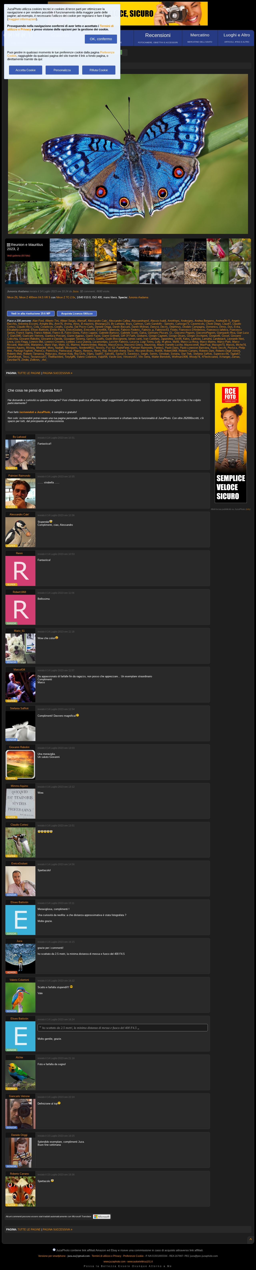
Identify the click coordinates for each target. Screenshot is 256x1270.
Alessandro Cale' (97, 320)
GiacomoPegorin (205, 332)
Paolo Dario (171, 347)
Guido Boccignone (116, 338)
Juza (75, 291)
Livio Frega (21, 341)
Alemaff (81, 320)
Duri (230, 326)
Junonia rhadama (138, 297)
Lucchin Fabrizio (118, 341)
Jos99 (177, 338)
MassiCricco (115, 344)
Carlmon (138, 323)
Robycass (51, 353)
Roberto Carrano (188, 350)
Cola (36, 326)
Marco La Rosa (189, 341)
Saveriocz (133, 353)
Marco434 (23, 344)
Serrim (153, 353)
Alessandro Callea (119, 320)
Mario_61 (64, 344)
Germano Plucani (158, 332)
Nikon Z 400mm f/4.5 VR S (34, 297)
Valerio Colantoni (86, 356)
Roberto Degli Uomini (228, 350)
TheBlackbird (55, 356)
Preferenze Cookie (133, 1256)
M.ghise (166, 341)
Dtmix (222, 326)
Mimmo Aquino (15, 347)
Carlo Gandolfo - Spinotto (159, 323)
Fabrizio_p (148, 329)
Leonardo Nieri (235, 338)
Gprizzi (90, 338)
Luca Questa (83, 341)
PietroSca (51, 350)
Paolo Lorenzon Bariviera (194, 347)
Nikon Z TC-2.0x (65, 297)
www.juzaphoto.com (114, 1261)
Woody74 (194, 356)
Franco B (57, 332)
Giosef (225, 335)
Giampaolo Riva (226, 332)
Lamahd (206, 338)
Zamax (236, 356)
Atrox (76, 323)
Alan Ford (38, 320)
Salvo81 (109, 353)
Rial (104, 350)
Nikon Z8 (12, 297)
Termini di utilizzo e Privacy (106, 1256)
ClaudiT (226, 323)
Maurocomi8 (191, 344)
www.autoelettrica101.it (140, 1261)
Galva (142, 332)
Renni (97, 350)
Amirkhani (173, 320)
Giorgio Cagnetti (158, 335)
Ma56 (176, 341)
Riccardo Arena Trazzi (121, 350)
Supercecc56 (221, 353)
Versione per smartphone (52, 1256)
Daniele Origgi (103, 326)
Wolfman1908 (180, 356)
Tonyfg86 (70, 356)
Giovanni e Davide (51, 338)
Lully (157, 341)
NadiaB (59, 347)
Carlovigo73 (182, 323)
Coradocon (46, 326)
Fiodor (173, 329)
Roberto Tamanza (33, 353)
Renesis (87, 350)
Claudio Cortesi (19, 824)
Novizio (100, 347)
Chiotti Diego (213, 323)
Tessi (26, 356)
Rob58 (158, 350)
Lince (10, 341)
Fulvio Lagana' (89, 332)
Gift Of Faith (128, 335)
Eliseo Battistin (39, 329)
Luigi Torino (146, 341)
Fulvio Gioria (72, 332)
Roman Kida (65, 353)
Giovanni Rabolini (29, 338)
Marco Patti (224, 341)
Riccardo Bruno (144, 350)
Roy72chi (79, 353)
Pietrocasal (65, 350)
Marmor (75, 344)
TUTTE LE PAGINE (29, 373)
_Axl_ (44, 359)
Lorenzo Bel (36, 341)
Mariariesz (37, 344)
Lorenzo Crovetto (54, 341)
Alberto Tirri (52, 320)
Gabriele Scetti (129, 332)
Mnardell (41, 347)
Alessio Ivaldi (158, 320)
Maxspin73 (218, 344)
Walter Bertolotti (161, 356)
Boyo (129, 323)
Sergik (144, 353)
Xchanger (224, 356)
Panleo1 (158, 347)
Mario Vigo (51, 344)
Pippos (77, 350)
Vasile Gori (115, 356)
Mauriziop (149, 344)
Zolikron (34, 359)
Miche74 (241, 344)
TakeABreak (14, 356)
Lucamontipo (100, 341)
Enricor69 (89, 329)
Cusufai (68, 326)
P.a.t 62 (110, 347)
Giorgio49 (214, 335)
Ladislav (196, 338)
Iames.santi (135, 338)
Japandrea (167, 338)
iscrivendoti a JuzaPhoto (34, 412)
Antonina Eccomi (28, 323)
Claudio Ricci (24, 326)
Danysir (154, 326)
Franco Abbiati (42, 332)
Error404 (101, 329)
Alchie (19, 1057)
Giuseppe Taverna (74, 338)
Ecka (237, 326)
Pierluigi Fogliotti (23, 350)
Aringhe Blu (46, 323)
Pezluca (232, 347)
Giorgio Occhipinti (197, 335)
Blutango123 (102, 323)
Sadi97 (99, 353)
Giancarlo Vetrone (33, 335)
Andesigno (187, 320)
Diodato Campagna (193, 326)
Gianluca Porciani (55, 335)
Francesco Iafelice (217, 329)
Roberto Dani (206, 350)
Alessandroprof (140, 320)
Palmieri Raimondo (141, 347)
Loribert (70, 341)
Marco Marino (208, 341)
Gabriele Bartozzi (109, 332)
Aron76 (58, 323)
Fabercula (113, 329)
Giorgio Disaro (177, 335)
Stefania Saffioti (202, 353)
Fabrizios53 (162, 329)
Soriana (175, 353)
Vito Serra (144, 356)
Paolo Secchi (218, 347)
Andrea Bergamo (204, 320)
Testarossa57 (38, 356)
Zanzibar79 (13, 359)
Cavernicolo (197, 323)
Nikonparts (71, 347)
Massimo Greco (133, 344)
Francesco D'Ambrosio (192, 329)
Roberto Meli (14, 353)
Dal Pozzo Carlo (83, 326)
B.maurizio (87, 323)
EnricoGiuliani (74, 329)
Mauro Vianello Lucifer (170, 344)
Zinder (24, 359)
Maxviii (230, 344)
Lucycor (134, 341)
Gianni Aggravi (75, 335)
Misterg (30, 347)
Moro (50, 347)
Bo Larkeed (117, 323)
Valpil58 (102, 356)
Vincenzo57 (130, 356)
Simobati (164, 353)
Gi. (171, 332)
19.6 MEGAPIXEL (131, 226)
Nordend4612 (86, 347)
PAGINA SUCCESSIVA (57, 373)
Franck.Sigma (24, 332)
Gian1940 (15, 335)
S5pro (90, 353)
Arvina (68, 323)
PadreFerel (122, 347)
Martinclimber (88, 344)
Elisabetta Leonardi (18, 329)
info (248, 509)
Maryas (102, 344)
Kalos (186, 338)
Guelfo (100, 338)
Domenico (212, 326)
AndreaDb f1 (223, 320)
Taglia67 (235, 353)
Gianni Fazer (93, 335)
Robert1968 (170, 350)
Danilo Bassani (121, 326)
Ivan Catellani (151, 338)
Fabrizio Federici (130, 329)
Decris (164, 326)
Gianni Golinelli (110, 335)
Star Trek (186, 353)
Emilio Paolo (57, 329)
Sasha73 (121, 353)
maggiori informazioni (22, 19)
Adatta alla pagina (130, 81)
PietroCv (39, 350)
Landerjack (219, 338)
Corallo (58, 326)
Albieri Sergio (68, 320)
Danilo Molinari (140, 326)
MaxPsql (205, 344)
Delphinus (175, 326)
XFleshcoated (210, 356)
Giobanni (142, 335)
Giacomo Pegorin (184, 332)
